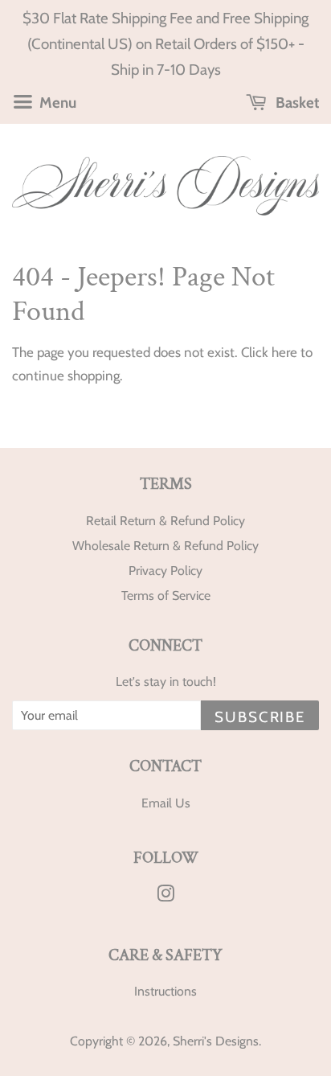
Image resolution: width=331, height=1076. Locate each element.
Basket (295, 102)
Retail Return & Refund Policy (165, 520)
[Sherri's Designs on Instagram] (165, 896)
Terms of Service (165, 595)
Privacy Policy (165, 570)
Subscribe (260, 717)
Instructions (165, 991)
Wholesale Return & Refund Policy (165, 545)
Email (156, 803)
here (284, 352)
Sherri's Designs (216, 1041)
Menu (56, 102)
